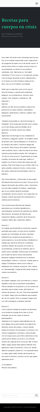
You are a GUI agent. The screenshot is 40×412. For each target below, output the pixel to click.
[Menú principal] (36, 3)
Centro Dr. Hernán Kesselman (26, 407)
